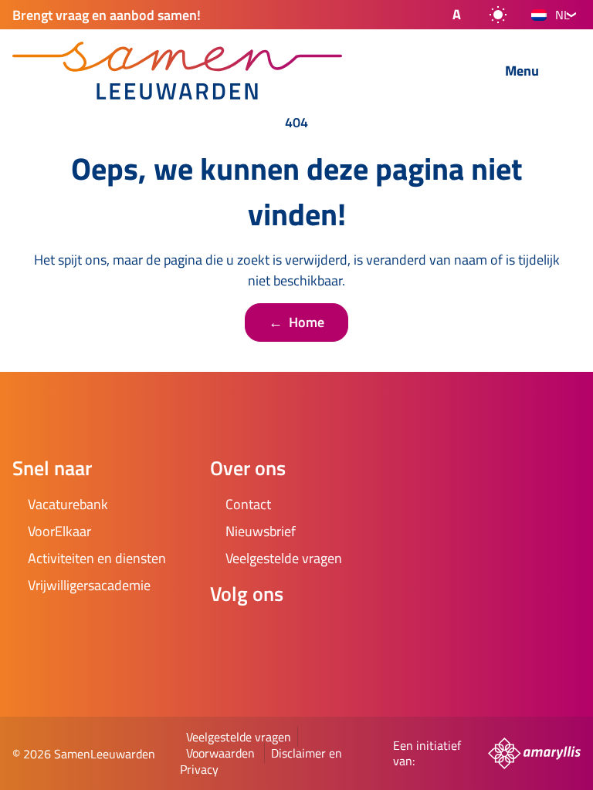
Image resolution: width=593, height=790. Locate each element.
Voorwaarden (220, 753)
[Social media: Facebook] (228, 634)
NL (562, 14)
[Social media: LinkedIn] (315, 634)
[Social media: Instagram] (271, 634)
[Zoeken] (454, 71)
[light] (498, 14)
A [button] (456, 14)
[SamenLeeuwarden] (215, 71)
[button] (444, 14)
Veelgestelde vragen (238, 737)
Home (296, 322)
